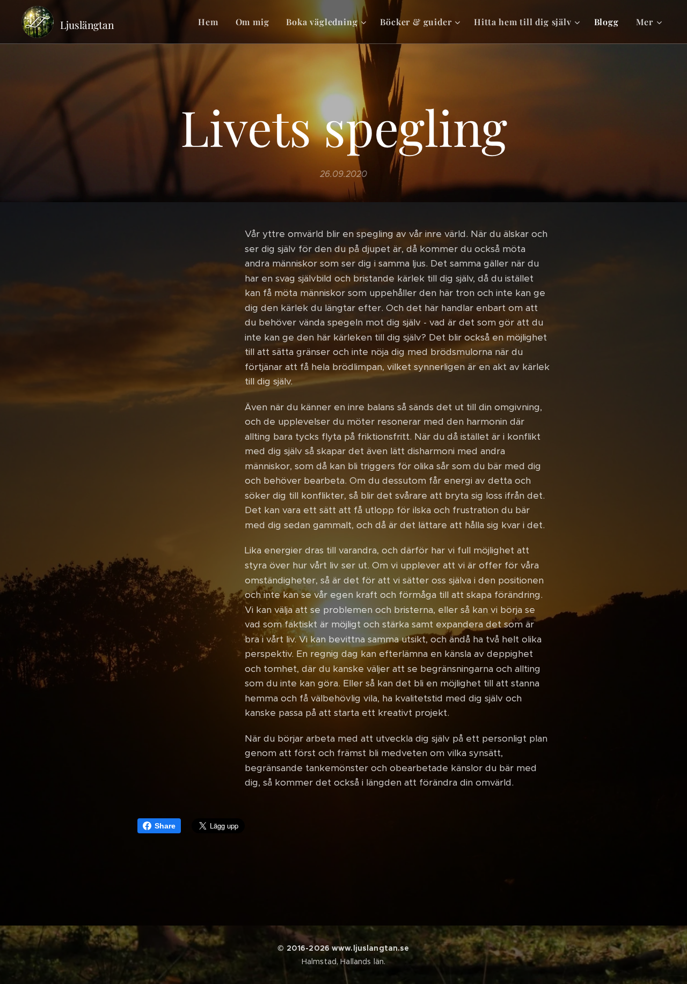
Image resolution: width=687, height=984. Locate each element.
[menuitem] (210, 22)
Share (165, 826)
